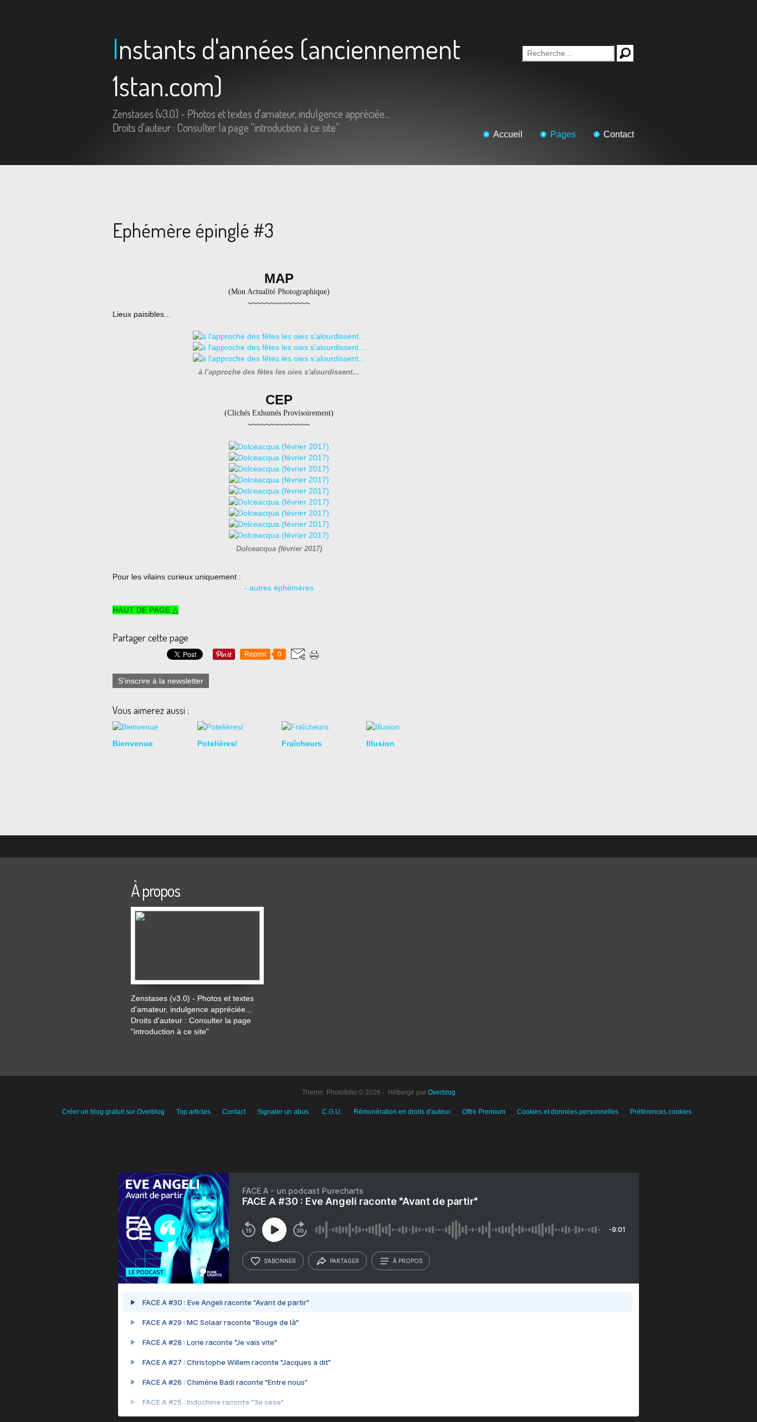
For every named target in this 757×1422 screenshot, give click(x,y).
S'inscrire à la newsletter (160, 680)
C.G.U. (332, 1112)
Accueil (508, 134)
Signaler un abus (283, 1112)
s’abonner (280, 1260)
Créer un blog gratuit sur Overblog (113, 1112)
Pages (563, 134)
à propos (407, 1260)
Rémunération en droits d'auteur (402, 1112)
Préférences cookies (661, 1112)
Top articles (193, 1112)
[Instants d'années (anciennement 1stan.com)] (197, 912)
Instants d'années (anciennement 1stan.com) (286, 67)
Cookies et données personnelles (567, 1112)
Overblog (442, 1092)
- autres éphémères (279, 587)
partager (344, 1260)
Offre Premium (483, 1112)
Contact (618, 134)
